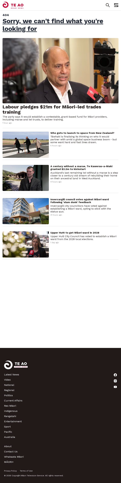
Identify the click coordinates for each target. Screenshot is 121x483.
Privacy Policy (10, 471)
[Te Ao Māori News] (16, 367)
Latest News (11, 374)
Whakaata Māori (14, 456)
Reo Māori (10, 405)
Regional (9, 390)
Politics (8, 395)
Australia (9, 437)
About (8, 446)
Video (7, 379)
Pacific (8, 431)
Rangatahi (10, 416)
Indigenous (10, 410)
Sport (7, 426)
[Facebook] (115, 375)
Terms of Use (26, 471)
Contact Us (10, 451)
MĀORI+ (9, 461)
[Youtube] (115, 387)
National (9, 384)
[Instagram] (115, 381)
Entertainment (13, 421)
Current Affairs (13, 400)
